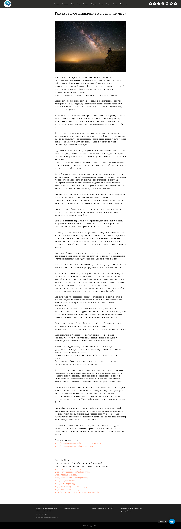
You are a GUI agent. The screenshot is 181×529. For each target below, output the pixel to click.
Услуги (101, 4)
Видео (108, 4)
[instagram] (167, 3)
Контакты (123, 4)
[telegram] (175, 3)
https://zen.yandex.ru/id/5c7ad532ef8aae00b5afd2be (77, 492)
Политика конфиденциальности (131, 508)
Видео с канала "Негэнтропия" (102, 508)
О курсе (93, 4)
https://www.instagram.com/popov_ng (71, 486)
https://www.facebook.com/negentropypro (72, 472)
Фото (78, 4)
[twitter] (154, 3)
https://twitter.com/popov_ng (67, 489)
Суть (72, 4)
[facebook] (150, 3)
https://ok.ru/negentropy (65, 483)
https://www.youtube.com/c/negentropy (71, 477)
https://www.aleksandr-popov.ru (68, 469)
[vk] (158, 3)
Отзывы (85, 4)
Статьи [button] (115, 4)
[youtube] (171, 3)
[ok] (162, 3)
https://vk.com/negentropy (66, 475)
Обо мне (65, 4)
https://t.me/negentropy (65, 480)
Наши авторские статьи (71, 508)
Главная (56, 4)
